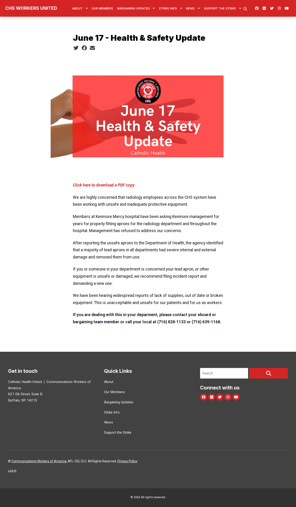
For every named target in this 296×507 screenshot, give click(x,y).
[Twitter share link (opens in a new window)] (76, 48)
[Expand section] (87, 8)
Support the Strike (220, 8)
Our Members (102, 8)
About (77, 8)
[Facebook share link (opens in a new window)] (84, 48)
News (190, 8)
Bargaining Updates (133, 8)
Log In (12, 470)
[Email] (92, 48)
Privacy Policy (127, 461)
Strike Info (168, 8)
